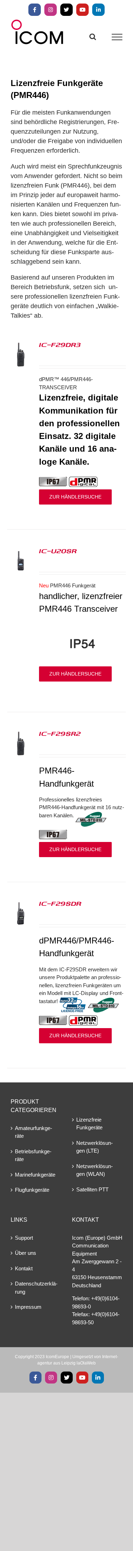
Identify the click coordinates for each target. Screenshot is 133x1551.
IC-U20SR (58, 551)
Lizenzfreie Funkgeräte (89, 1124)
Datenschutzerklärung (36, 1288)
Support (24, 1238)
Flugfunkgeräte (32, 1190)
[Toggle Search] (92, 36)
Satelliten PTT (92, 1189)
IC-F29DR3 (60, 344)
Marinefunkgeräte (35, 1175)
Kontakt (24, 1268)
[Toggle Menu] (117, 37)
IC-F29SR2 (60, 733)
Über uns (25, 1253)
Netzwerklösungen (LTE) (94, 1147)
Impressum (28, 1307)
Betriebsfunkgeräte (33, 1155)
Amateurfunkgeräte (33, 1132)
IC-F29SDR (60, 903)
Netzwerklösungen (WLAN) (94, 1170)
